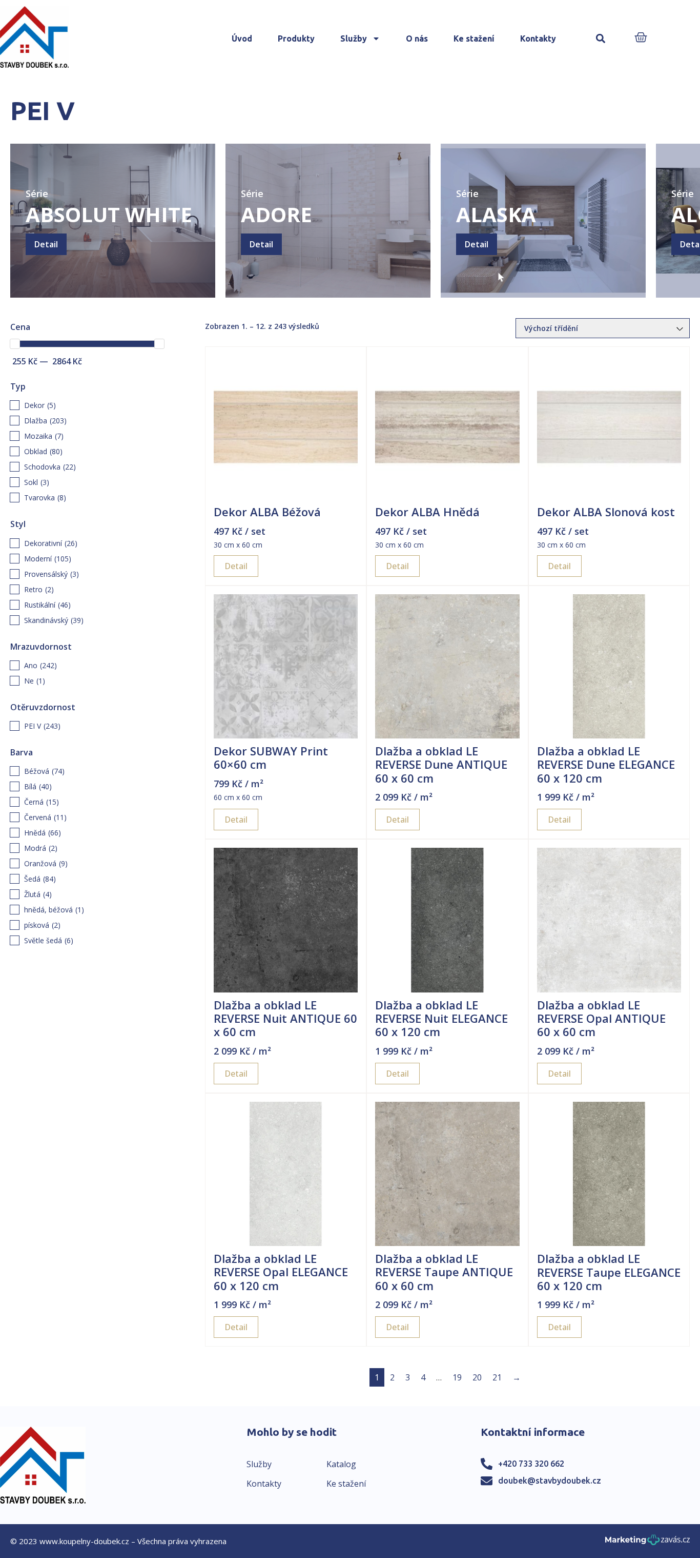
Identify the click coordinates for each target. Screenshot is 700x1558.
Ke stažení (474, 38)
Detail (46, 244)
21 (497, 1377)
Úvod (242, 38)
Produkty (296, 38)
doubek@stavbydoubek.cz (549, 1480)
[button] (600, 38)
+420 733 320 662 (531, 1463)
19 (457, 1377)
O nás (417, 38)
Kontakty (538, 38)
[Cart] (640, 38)
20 (477, 1377)
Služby (353, 38)
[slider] (15, 344)
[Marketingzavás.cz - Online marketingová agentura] (647, 1542)
